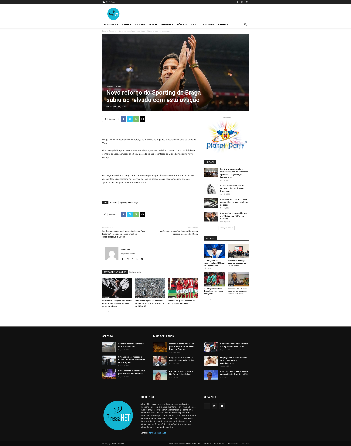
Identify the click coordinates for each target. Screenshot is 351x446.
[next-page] (108, 311)
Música (181, 24)
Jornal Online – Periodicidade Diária (182, 443)
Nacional (140, 24)
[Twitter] (130, 119)
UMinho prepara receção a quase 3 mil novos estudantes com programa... (131, 359)
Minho (125, 24)
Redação (113, 107)
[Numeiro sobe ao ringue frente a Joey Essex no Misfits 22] (211, 347)
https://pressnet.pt (128, 254)
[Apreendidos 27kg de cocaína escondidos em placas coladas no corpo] (211, 203)
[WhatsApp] (136, 119)
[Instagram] (242, 2)
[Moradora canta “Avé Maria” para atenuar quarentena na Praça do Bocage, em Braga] (160, 347)
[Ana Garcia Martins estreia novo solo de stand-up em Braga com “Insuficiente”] (211, 189)
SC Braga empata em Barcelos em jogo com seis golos (213, 291)
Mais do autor (135, 272)
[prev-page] (104, 311)
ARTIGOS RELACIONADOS (115, 272)
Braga (231, 257)
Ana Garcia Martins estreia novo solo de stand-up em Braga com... (232, 188)
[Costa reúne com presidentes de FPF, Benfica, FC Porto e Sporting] (211, 216)
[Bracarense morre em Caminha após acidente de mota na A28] (211, 375)
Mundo (153, 24)
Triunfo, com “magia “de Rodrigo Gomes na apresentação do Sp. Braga (178, 232)
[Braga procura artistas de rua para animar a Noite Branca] (109, 374)
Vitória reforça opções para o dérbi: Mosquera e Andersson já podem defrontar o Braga (117, 303)
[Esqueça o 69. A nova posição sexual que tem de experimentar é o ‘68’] (211, 361)
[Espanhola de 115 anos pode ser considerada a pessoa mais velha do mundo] (238, 279)
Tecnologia (208, 24)
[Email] (142, 119)
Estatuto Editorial (204, 443)
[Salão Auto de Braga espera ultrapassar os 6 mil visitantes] (238, 251)
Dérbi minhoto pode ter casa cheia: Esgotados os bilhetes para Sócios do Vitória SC (149, 303)
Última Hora (111, 24)
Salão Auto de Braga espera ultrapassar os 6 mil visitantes (237, 262)
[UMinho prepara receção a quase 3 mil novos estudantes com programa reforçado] (109, 360)
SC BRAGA (113, 202)
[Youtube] (247, 2)
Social (194, 24)
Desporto (166, 24)
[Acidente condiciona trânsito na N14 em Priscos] (109, 347)
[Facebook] (238, 2)
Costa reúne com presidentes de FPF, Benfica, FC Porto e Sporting (233, 216)
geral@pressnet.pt (157, 432)
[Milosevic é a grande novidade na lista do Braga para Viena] (183, 288)
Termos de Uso (232, 443)
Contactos (245, 443)
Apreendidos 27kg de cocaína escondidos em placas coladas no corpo (234, 202)
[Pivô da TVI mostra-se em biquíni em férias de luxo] (160, 375)
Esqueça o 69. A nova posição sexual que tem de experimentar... (233, 360)
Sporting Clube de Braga (129, 202)
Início (104, 31)
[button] (245, 24)
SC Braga (118, 86)
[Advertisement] (150, 131)
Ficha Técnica (219, 443)
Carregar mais (225, 228)
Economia (223, 24)
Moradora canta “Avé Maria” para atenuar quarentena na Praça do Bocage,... (182, 346)
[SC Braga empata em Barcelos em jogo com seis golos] (214, 279)
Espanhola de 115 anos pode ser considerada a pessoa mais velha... (237, 291)
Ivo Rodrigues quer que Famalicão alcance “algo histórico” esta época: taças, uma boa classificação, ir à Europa (123, 234)
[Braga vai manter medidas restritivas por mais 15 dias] (160, 361)
